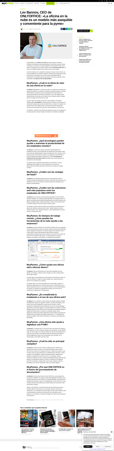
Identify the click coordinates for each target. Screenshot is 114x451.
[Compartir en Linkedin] (66, 29)
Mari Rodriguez (61, 431)
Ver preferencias (107, 446)
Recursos (36, 3)
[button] (111, 432)
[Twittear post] (64, 29)
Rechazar (98, 446)
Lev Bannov (42, 399)
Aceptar (87, 446)
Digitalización (29, 3)
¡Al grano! (42, 3)
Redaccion (23, 434)
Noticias (17, 3)
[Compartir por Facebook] (62, 29)
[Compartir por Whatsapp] (69, 29)
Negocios (22, 3)
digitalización (37, 399)
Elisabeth (26, 29)
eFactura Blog (50, 3)
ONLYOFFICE (30, 62)
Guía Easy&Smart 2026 (64, 3)
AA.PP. (56, 3)
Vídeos (61, 399)
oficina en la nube (49, 399)
